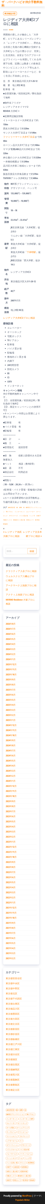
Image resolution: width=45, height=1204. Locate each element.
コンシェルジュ (11, 1136)
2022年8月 (11, 867)
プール (20, 1158)
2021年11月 (11, 912)
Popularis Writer (22, 1199)
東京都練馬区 (13, 1069)
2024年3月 (11, 770)
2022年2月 (11, 897)
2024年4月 (11, 765)
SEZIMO (11, 30)
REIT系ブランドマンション (15, 1114)
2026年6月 (11, 633)
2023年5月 (11, 821)
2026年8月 (11, 623)
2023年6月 (11, 816)
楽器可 (8, 1180)
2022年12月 (11, 846)
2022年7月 (11, 872)
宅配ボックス (7, 520)
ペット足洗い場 (11, 1163)
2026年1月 (11, 659)
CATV (20, 507)
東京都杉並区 (13, 1034)
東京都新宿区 (13, 1029)
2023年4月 (11, 826)
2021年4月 (11, 948)
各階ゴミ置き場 (11, 1171)
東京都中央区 (13, 983)
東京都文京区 (13, 1023)
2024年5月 (11, 760)
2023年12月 (11, 785)
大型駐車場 (23, 1171)
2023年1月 (11, 841)
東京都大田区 (13, 1018)
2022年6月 (11, 877)
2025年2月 (11, 715)
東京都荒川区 (13, 1074)
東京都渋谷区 (13, 1054)
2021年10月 (11, 917)
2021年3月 (11, 953)
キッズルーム (11, 1132)
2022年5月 (11, 882)
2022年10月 (11, 856)
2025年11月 (11, 669)
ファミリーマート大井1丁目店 (19, 136)
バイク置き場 (23, 516)
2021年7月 (11, 932)
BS (17, 507)
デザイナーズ (13, 516)
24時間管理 (11, 507)
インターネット (20, 512)
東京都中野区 (13, 988)
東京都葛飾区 (13, 1079)
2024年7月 (11, 750)
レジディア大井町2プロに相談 (19, 317)
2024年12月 (11, 725)
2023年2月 (11, 836)
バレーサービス (11, 1154)
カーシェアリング (22, 1127)
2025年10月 (11, 674)
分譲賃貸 (16, 1167)
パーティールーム (25, 1154)
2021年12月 (11, 907)
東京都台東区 (13, 1003)
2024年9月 (11, 740)
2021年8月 (11, 927)
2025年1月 (11, 720)
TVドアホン (9, 512)
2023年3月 (11, 831)
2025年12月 (11, 664)
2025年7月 (11, 689)
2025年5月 (11, 699)
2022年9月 (11, 862)
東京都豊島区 (13, 1084)
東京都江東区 (13, 1049)
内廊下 (38, 516)
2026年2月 (11, 654)
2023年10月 (11, 796)
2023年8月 (11, 806)
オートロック (22, 1123)
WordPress (27, 1195)
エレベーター (30, 512)
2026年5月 (11, 638)
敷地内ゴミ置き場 (19, 520)
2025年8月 (11, 684)
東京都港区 (11, 1059)
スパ (21, 1141)
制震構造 (24, 1167)
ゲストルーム (22, 1132)
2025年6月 (11, 694)
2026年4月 (11, 643)
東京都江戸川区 (14, 1044)
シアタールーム (11, 1141)
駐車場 (37, 520)
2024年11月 (11, 730)
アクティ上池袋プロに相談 (20, 594)
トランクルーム (11, 1149)
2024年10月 (11, 735)
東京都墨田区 (13, 1013)
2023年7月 (11, 811)
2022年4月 (11, 887)
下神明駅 (31, 252)
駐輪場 (5, 524)
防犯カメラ (30, 520)
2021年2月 (11, 958)
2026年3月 (11, 649)
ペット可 (32, 516)
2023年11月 (11, 790)
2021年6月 (11, 938)
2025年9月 (11, 679)
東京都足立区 (13, 1089)
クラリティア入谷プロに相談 (21, 571)
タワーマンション (12, 1145)
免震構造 (31, 1163)
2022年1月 (11, 902)
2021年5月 (11, 943)
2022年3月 (11, 892)
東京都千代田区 (14, 998)
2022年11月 (11, 851)
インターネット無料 (26, 1119)
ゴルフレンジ (24, 1136)
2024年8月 (11, 745)
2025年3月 (11, 709)
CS (23, 507)
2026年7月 (11, 628)
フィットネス (11, 1158)
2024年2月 (11, 775)
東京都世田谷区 (14, 978)
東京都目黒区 (13, 1064)
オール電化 (10, 1127)
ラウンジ (22, 1163)
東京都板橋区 (13, 1039)
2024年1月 (11, 780)
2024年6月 (11, 755)
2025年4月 (11, 704)
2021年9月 (11, 922)
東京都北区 (11, 993)
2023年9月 (11, 801)
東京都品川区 (10, 13)
